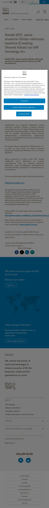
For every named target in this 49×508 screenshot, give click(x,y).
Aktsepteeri (24, 101)
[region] (24, 95)
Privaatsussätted (23, 114)
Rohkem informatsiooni (31, 95)
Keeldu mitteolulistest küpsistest (24, 107)
